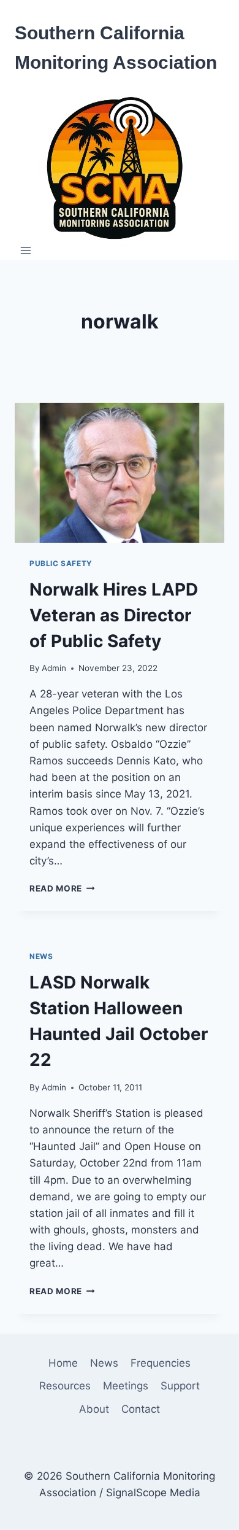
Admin (54, 668)
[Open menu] (26, 250)
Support (180, 1386)
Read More (62, 888)
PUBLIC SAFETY (61, 563)
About (94, 1409)
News (41, 956)
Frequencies (161, 1363)
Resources (65, 1386)
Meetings (125, 1386)
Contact (140, 1409)
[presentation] (119, 473)
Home (63, 1363)
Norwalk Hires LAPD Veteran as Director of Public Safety (113, 615)
